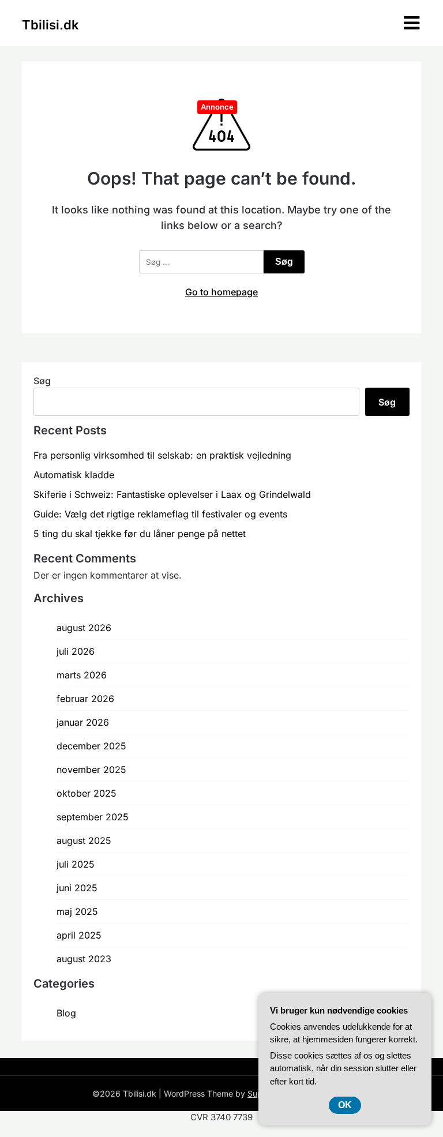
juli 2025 (76, 864)
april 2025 (79, 935)
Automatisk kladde (73, 475)
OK (345, 1105)
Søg (42, 380)
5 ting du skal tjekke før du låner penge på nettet (139, 533)
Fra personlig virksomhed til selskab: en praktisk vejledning (162, 455)
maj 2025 (77, 911)
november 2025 (91, 769)
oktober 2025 (87, 793)
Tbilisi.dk (50, 24)
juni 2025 (77, 888)
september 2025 (93, 817)
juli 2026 (76, 651)
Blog (66, 1013)
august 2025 (84, 840)
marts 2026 (82, 675)
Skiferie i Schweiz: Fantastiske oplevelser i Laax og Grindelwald (172, 494)
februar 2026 (85, 698)
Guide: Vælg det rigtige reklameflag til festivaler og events (160, 514)
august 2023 (84, 959)
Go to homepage (221, 292)
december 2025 (91, 746)
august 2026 (84, 627)
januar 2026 (83, 722)
